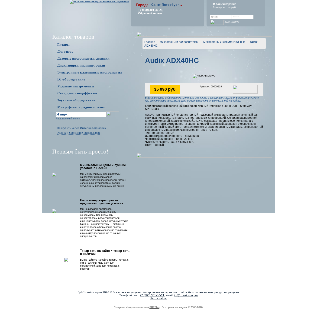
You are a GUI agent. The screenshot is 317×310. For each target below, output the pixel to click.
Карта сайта (158, 298)
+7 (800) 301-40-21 (150, 10)
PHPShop (154, 307)
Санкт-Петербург (165, 4)
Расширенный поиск (68, 118)
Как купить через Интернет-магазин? (81, 128)
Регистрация (231, 21)
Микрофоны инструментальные (224, 42)
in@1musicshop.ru (186, 295)
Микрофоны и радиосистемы (179, 42)
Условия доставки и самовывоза (78, 132)
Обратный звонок (150, 13)
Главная (149, 42)
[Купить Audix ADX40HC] (245, 89)
